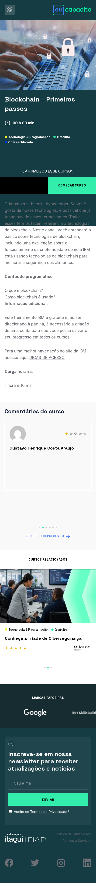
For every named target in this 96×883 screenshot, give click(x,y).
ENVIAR (48, 799)
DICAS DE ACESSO (47, 357)
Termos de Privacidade (48, 811)
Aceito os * (41, 811)
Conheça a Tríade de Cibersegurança (43, 638)
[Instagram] (61, 863)
